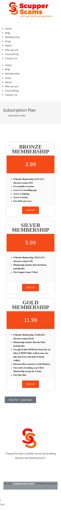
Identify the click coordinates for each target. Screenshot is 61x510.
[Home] (4, 115)
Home (8, 28)
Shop (8, 41)
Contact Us (11, 58)
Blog (7, 32)
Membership (12, 37)
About (8, 45)
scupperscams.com (23, 483)
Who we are (11, 50)
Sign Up (30, 210)
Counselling (11, 54)
